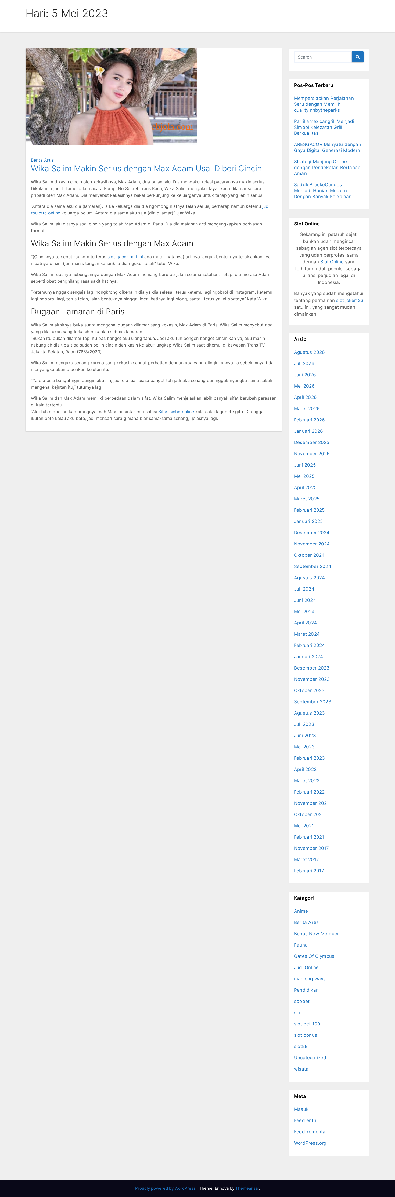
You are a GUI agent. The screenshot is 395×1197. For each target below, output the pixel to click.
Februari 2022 (309, 792)
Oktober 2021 (309, 814)
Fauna (301, 945)
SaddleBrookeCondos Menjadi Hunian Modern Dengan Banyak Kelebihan (323, 190)
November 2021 (311, 803)
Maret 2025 (306, 498)
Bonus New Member (316, 933)
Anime (301, 911)
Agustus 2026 (309, 352)
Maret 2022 (306, 780)
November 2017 (311, 848)
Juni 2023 (305, 735)
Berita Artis (42, 160)
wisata (301, 1069)
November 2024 (312, 544)
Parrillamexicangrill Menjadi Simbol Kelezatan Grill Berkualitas (324, 127)
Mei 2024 (304, 611)
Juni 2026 (305, 374)
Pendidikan (306, 990)
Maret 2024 (307, 634)
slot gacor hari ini (125, 256)
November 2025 (312, 453)
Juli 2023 (304, 724)
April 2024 (305, 622)
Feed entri (305, 1120)
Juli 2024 (304, 589)
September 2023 (312, 701)
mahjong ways (310, 978)
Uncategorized (310, 1057)
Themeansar (247, 1188)
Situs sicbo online (176, 411)
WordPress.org (310, 1143)
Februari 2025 (309, 510)
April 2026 (305, 397)
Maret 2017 (306, 859)
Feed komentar (310, 1131)
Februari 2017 (309, 871)
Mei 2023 (304, 747)
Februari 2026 (309, 420)
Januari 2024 (308, 656)
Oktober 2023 (309, 690)
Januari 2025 (308, 521)
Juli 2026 (304, 363)
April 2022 (305, 769)
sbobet (302, 1001)
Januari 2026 (308, 431)
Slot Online (332, 261)
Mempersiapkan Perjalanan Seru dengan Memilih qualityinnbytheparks (324, 104)
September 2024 (312, 566)
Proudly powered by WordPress (166, 1188)
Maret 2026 (307, 408)
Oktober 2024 (309, 555)
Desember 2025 (311, 442)
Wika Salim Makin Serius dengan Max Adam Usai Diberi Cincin (146, 168)
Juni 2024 (305, 600)
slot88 (300, 1046)
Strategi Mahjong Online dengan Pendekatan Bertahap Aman (327, 167)
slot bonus (305, 1035)
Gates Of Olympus (314, 956)
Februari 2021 (309, 837)
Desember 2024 (312, 532)
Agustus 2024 (309, 577)
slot (298, 1012)
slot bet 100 (307, 1024)
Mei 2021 (304, 825)
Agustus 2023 (309, 713)
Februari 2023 (309, 758)
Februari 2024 (309, 645)
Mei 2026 (304, 386)
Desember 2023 (312, 668)
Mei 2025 (304, 476)
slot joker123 (350, 300)
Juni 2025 (305, 465)
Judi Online (306, 967)
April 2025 (305, 487)
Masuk (301, 1109)
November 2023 (312, 679)
